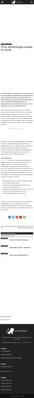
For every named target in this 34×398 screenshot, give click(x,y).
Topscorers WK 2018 (6, 386)
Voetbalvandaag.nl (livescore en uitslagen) (11, 357)
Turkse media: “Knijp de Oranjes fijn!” (9, 227)
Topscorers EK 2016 (6, 383)
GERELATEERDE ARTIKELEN (8, 233)
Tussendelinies (4, 160)
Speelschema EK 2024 (6, 366)
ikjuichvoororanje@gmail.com (24, 342)
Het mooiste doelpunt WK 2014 (19, 255)
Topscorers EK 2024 (6, 371)
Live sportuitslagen (5, 351)
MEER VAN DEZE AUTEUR (8, 235)
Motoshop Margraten (6, 354)
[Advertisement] (17, 22)
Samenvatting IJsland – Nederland (19, 247)
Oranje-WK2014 (8, 44)
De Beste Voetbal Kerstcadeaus (19, 240)
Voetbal (2, 44)
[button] (32, 2)
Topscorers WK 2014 (6, 380)
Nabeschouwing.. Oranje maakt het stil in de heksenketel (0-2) (25, 227)
